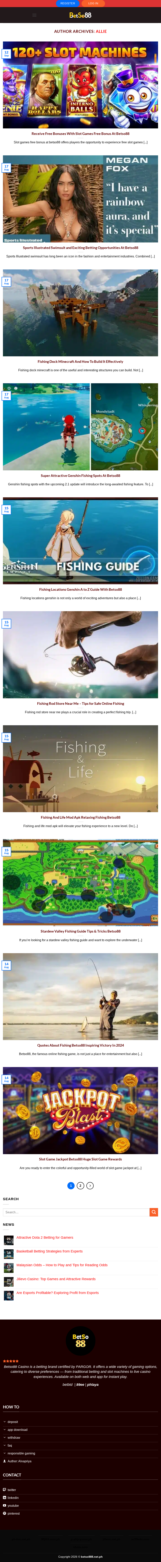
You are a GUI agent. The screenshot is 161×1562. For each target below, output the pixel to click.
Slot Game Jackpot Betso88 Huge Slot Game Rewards (80, 1159)
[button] (34, 15)
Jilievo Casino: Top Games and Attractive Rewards (56, 1279)
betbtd (67, 1384)
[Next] (90, 1185)
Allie (101, 31)
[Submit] (154, 1212)
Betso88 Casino (16, 1367)
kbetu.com (80, 1547)
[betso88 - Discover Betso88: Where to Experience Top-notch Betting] (80, 15)
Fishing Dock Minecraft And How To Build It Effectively (80, 361)
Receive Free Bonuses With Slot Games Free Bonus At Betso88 (80, 133)
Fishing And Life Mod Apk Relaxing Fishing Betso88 (80, 817)
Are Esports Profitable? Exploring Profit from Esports (57, 1293)
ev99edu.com (140, 1539)
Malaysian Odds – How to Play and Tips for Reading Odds (62, 1265)
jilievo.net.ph (111, 1539)
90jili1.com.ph (50, 1539)
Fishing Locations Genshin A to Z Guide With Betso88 (80, 589)
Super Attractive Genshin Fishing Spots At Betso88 (80, 475)
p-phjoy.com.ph (81, 1539)
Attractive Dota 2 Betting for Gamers (44, 1237)
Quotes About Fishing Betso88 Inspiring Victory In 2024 (80, 1045)
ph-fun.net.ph (21, 1539)
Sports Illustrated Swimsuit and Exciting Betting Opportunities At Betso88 (80, 247)
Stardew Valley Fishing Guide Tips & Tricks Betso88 (81, 931)
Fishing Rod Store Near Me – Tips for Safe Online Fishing (80, 703)
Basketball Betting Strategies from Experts (49, 1251)
